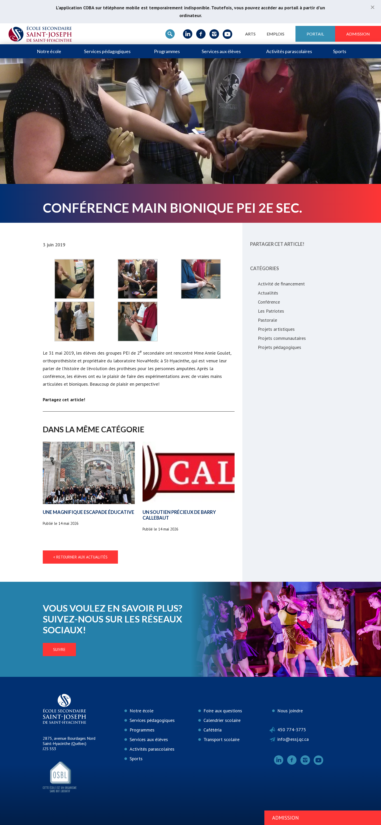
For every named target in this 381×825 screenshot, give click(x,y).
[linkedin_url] (187, 33)
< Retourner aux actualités (80, 557)
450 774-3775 (291, 730)
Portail (315, 33)
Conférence (269, 302)
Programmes (167, 51)
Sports (339, 51)
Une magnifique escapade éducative (88, 512)
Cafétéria (212, 730)
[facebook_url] (201, 33)
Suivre (59, 649)
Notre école (49, 51)
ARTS (250, 33)
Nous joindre (290, 711)
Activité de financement (281, 284)
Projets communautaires (282, 338)
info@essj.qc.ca (293, 739)
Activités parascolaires (289, 51)
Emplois (275, 33)
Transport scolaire (221, 739)
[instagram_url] (214, 33)
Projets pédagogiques (279, 347)
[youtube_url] (227, 33)
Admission (358, 33)
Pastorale (267, 320)
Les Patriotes (271, 311)
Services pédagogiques (107, 51)
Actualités (268, 293)
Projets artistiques (276, 329)
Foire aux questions (222, 711)
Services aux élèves (221, 51)
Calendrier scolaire (222, 720)
